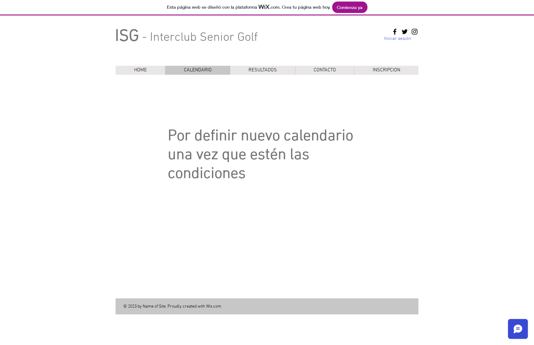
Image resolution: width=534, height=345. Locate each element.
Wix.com (213, 306)
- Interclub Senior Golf (186, 37)
